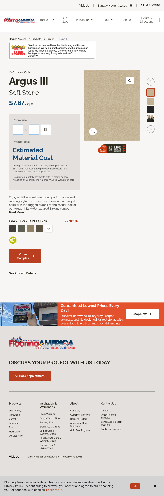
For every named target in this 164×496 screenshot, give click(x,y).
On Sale (65, 19)
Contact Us (107, 410)
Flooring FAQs (47, 422)
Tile (11, 427)
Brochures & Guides (50, 426)
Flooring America (17, 39)
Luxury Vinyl (15, 410)
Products (36, 39)
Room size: (20, 120)
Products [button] (44, 20)
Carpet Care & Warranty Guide (48, 432)
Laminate (14, 423)
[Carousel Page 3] (150, 109)
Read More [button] (16, 212)
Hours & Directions (146, 19)
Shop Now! (140, 314)
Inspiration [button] (83, 20)
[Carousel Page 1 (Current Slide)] (150, 92)
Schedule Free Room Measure (111, 423)
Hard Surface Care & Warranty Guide (50, 439)
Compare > (72, 221)
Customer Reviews (80, 415)
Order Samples (23, 256)
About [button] (106, 20)
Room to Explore (78, 419)
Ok (135, 486)
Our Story (75, 410)
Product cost (21, 141)
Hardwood (14, 415)
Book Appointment (32, 376)
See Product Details (22, 273)
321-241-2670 (150, 5)
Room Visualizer (48, 414)
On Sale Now (15, 436)
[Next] (151, 129)
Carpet (50, 39)
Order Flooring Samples (108, 416)
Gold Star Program (80, 430)
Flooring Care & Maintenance (48, 446)
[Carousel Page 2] (150, 101)
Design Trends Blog (50, 418)
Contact (127, 20)
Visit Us (84, 5)
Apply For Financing (111, 429)
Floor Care (14, 431)
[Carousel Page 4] (150, 118)
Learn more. (54, 490)
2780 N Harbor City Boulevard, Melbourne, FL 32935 (55, 456)
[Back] (151, 82)
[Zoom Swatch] (93, 131)
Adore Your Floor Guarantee (78, 424)
